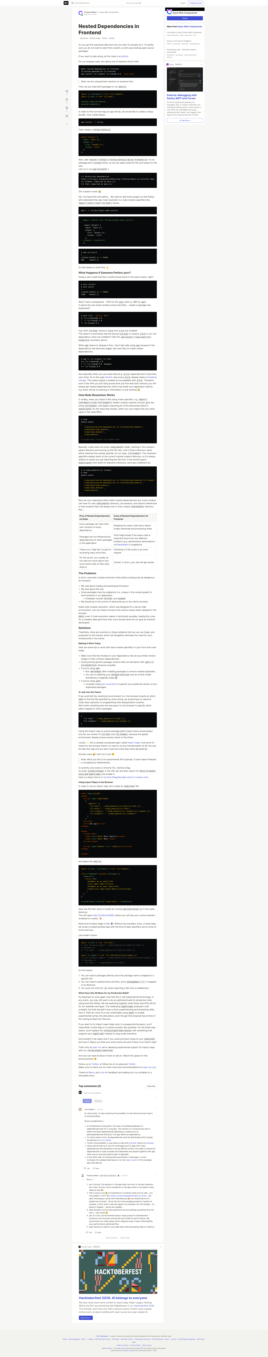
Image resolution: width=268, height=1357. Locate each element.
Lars (102, 1072)
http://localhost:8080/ (103, 915)
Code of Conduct (111, 1238)
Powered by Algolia (132, 3)
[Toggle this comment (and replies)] (80, 1113)
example (150, 1143)
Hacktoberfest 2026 (144, 1305)
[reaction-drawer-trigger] (67, 92)
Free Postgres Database (186, 1339)
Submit (87, 1101)
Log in (183, 3)
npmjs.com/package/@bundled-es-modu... (129, 1196)
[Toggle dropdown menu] (154, 1108)
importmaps (95, 38)
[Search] (72, 3)
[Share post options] (67, 124)
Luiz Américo (89, 1109)
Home (65, 1339)
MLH (134, 1342)
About (167, 1339)
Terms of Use (146, 1345)
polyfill (133, 1143)
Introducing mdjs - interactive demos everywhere (181, 53)
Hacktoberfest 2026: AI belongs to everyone (113, 1298)
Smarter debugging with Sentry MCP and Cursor (182, 97)
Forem (110, 1348)
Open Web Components (109, 12)
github (125, 56)
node (104, 38)
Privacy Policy (135, 1345)
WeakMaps (122, 544)
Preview (98, 1101)
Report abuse (125, 1238)
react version (132, 1160)
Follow (184, 18)
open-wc (96, 1047)
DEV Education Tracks (102, 1339)
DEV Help (115, 1339)
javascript (83, 38)
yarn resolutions (109, 684)
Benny (92, 1072)
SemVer (109, 377)
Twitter (95, 1064)
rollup (111, 38)
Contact (173, 1339)
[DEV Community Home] (66, 3)
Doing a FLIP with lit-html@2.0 (183, 42)
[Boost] (66, 116)
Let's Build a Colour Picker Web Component (184, 33)
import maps (134, 742)
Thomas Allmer (90, 12)
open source (121, 1348)
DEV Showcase (157, 1339)
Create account (196, 3)
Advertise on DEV (127, 1339)
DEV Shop (200, 1339)
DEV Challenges (74, 1339)
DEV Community (102, 1336)
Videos (90, 1339)
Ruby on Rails (129, 1350)
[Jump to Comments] (66, 100)
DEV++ (84, 1339)
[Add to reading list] (66, 109)
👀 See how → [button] (185, 120)
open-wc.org (149, 1067)
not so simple (105, 1140)
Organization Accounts (142, 1339)
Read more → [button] (86, 1318)
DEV (141, 1348)
